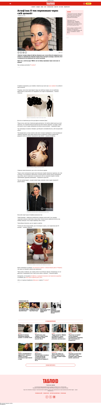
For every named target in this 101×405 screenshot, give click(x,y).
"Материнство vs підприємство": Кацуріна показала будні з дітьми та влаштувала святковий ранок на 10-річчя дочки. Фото (74, 23)
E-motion (33, 65)
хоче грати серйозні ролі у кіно (33, 277)
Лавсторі (56, 6)
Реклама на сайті (38, 393)
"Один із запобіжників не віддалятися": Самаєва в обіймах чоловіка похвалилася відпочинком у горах (25, 356)
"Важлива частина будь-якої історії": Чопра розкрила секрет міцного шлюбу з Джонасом (75, 355)
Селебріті (33, 6)
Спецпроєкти (67, 6)
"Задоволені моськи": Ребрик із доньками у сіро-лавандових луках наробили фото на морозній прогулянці (74, 15)
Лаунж (69, 12)
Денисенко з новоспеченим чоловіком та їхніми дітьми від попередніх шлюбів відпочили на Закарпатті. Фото (42, 357)
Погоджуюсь (3, 404)
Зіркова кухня (50, 6)
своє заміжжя (52, 86)
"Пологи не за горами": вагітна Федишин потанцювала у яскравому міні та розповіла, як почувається (76, 337)
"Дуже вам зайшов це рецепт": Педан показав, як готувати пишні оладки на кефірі (59, 355)
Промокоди (63, 393)
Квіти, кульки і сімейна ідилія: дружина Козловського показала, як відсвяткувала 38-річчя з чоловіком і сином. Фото (74, 30)
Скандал (38, 6)
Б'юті (45, 6)
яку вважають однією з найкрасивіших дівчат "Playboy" (47, 267)
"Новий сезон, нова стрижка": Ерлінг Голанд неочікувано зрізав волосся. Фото (41, 337)
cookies (11, 403)
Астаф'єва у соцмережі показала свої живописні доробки (46, 276)
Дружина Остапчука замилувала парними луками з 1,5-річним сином (25, 336)
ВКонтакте (36, 280)
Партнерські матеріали (55, 393)
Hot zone (61, 6)
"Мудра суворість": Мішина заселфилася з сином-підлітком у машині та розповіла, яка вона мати (59, 337)
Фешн (42, 6)
